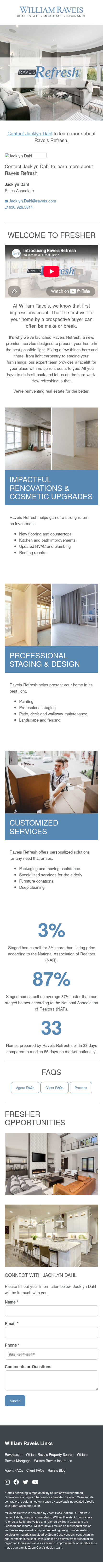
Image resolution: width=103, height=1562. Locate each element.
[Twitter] (25, 1482)
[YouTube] (35, 1482)
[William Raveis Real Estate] (51, 17)
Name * (11, 1302)
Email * (11, 1323)
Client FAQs (54, 1087)
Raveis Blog (57, 1470)
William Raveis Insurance (53, 1460)
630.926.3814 (20, 207)
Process (81, 1087)
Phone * (12, 1345)
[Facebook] (16, 1482)
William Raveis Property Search (50, 1454)
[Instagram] (7, 1482)
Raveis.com (14, 1454)
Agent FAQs (25, 1087)
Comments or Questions (28, 1366)
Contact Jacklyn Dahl (29, 133)
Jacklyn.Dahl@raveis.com (32, 201)
